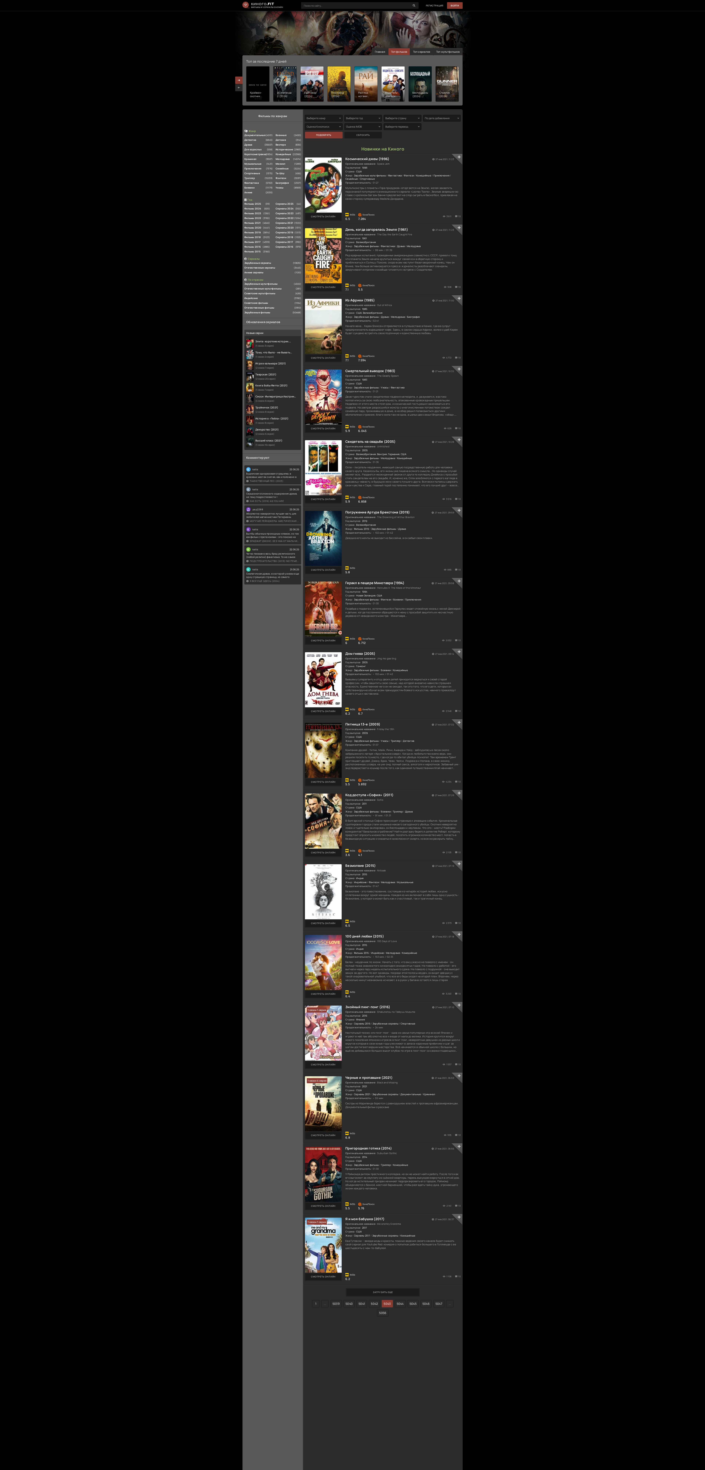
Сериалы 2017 (284, 242)
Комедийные (283, 154)
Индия (360, 878)
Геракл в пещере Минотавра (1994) (374, 583)
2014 (364, 1157)
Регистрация (434, 5)
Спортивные (252, 173)
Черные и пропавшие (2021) (369, 1077)
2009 (365, 733)
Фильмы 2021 (252, 223)
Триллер (249, 178)
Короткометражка (255, 154)
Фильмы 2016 (252, 246)
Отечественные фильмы (259, 307)
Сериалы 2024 (285, 208)
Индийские (251, 298)
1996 (365, 167)
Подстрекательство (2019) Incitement (274, 561)
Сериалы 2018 (284, 237)
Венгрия (382, 454)
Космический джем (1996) (367, 159)
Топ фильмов (399, 51)
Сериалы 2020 (285, 227)
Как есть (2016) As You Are (267, 501)
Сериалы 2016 (284, 246)
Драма (248, 144)
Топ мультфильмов (448, 51)
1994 (365, 591)
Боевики (249, 187)
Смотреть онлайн (323, 216)
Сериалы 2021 (284, 223)
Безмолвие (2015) (360, 865)
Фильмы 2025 (252, 203)
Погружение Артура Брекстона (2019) (377, 512)
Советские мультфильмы (259, 293)
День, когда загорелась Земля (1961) (376, 229)
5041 (362, 1304)
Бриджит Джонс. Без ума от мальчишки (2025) (274, 541)
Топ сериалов (421, 51)
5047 (438, 1304)
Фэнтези (281, 178)
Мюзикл (280, 163)
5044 (400, 1304)
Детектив (250, 140)
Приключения (252, 168)
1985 (365, 309)
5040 (349, 1304)
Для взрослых (253, 149)
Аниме (248, 192)
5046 (426, 1304)
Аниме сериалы (254, 272)
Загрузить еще (383, 1292)
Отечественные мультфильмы (263, 288)
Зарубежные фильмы (257, 312)
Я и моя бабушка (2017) (364, 1219)
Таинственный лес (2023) (266, 481)
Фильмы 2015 (252, 251)
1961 (364, 238)
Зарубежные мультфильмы (261, 283)
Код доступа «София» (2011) (369, 795)
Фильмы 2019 (252, 232)
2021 (364, 1086)
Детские (281, 140)
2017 (364, 1227)
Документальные (255, 135)
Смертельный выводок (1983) (370, 371)
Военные (281, 135)
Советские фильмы (256, 303)
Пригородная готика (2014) (368, 1148)
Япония (360, 1019)
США (359, 171)
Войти (455, 5)
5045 (413, 1304)
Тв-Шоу (280, 173)
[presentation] (239, 87)
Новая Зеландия (365, 595)
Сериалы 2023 (285, 213)
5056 (382, 1313)
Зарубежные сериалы (257, 263)
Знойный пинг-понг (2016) (367, 1007)
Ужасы (279, 187)
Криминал (250, 159)
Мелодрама (283, 159)
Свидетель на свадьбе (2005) (370, 441)
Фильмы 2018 (252, 237)
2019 (364, 521)
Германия (394, 454)
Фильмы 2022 (252, 218)
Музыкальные (252, 163)
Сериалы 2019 (284, 232)
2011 (364, 803)
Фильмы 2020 (252, 227)
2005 (365, 450)
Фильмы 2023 (252, 213)
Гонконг (361, 666)
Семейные (282, 168)
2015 (364, 874)
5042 (374, 1304)
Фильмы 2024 (252, 208)
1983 (364, 379)
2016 (364, 1015)
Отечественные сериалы (259, 267)
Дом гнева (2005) (360, 653)
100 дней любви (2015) (364, 936)
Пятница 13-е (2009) (362, 724)
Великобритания (366, 242)
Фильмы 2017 (252, 242)
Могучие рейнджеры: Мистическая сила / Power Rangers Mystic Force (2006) (274, 521)
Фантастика (251, 182)
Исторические (284, 149)
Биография (282, 182)
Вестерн (281, 144)
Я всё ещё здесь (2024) (265, 581)
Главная (380, 51)
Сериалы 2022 (285, 218)
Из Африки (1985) (360, 300)
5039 (336, 1304)
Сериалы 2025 (285, 203)
